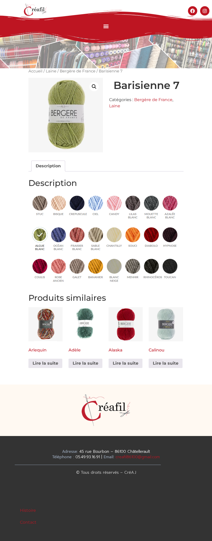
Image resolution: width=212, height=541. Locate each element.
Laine (51, 71)
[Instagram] (204, 11)
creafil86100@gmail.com (138, 457)
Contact (28, 522)
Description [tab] (48, 165)
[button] (106, 26)
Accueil (35, 71)
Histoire (28, 510)
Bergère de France (77, 71)
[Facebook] (192, 11)
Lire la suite (45, 363)
